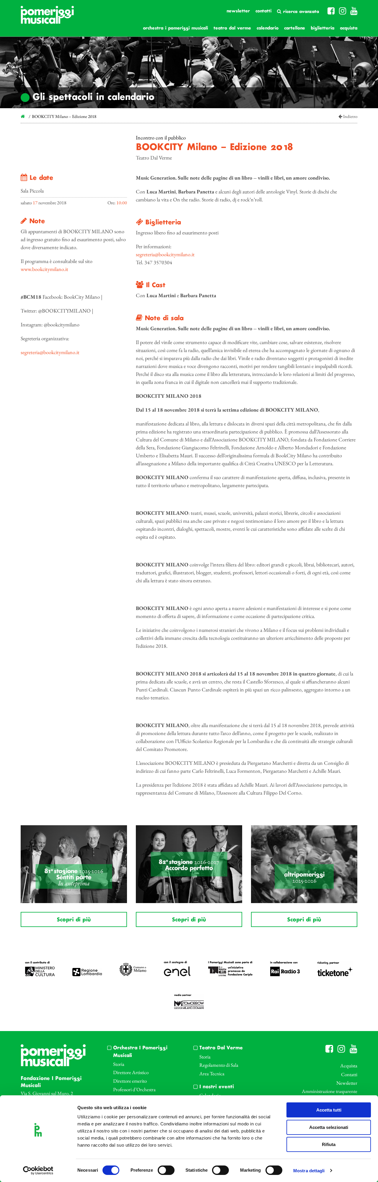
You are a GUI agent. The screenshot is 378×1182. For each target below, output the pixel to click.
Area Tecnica (211, 1073)
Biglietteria (322, 28)
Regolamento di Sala (218, 1065)
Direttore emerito (130, 1081)
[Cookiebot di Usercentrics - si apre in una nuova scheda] (38, 1170)
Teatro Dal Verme (232, 28)
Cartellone (294, 28)
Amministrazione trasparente (329, 1091)
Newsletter (238, 11)
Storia (118, 1064)
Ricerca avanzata (300, 12)
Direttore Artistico (131, 1072)
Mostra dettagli (309, 1170)
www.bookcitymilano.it (44, 269)
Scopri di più (74, 919)
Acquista (348, 28)
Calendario (267, 28)
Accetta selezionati (328, 1127)
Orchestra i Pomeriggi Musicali (175, 28)
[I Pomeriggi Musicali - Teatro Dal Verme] (47, 18)
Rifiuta (328, 1144)
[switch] (166, 1170)
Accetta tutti (328, 1109)
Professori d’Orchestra (134, 1089)
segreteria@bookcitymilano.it (50, 352)
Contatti (263, 11)
